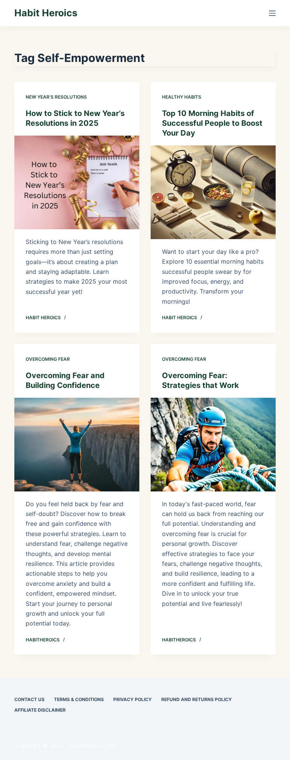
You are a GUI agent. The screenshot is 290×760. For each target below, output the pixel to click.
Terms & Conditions (79, 699)
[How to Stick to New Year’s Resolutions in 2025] (76, 182)
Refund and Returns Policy (196, 699)
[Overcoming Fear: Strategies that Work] (213, 444)
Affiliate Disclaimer (40, 710)
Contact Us (29, 699)
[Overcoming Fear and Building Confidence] (76, 444)
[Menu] (272, 13)
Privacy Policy (132, 699)
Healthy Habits (181, 97)
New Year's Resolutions (56, 97)
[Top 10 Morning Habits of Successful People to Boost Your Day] (213, 192)
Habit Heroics (45, 13)
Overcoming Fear (48, 359)
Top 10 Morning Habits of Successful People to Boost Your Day (212, 123)
